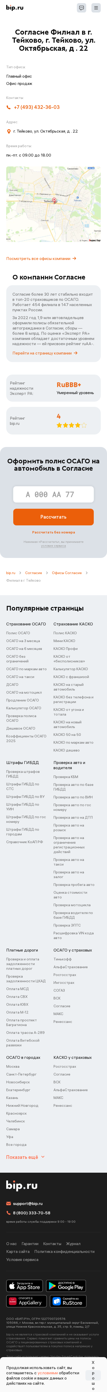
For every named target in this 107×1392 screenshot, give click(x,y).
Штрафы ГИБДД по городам (22, 831)
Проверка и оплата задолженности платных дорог (22, 964)
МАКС (58, 1013)
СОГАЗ (59, 990)
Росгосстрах (65, 974)
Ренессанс (63, 1021)
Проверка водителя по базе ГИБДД (73, 915)
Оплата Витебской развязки (22, 1042)
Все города (16, 1144)
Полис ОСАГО (18, 633)
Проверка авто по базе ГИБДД (73, 787)
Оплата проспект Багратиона (21, 1022)
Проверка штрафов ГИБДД (23, 774)
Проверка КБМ (66, 776)
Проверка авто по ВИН (73, 797)
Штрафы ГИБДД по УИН (22, 806)
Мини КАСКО (64, 640)
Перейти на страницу (42, 353)
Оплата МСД (17, 988)
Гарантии (30, 1243)
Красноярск (16, 1113)
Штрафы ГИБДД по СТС (22, 786)
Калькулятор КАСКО (71, 669)
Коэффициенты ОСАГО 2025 (26, 738)
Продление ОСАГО (22, 700)
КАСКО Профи (66, 648)
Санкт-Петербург (21, 1074)
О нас (11, 1243)
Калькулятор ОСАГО (23, 708)
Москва (12, 1066)
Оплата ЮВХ (17, 1004)
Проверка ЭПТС (67, 925)
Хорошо (93, 1375)
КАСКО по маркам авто (73, 742)
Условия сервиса (22, 1259)
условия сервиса (53, 546)
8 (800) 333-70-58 (31, 1212)
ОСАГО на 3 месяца (23, 640)
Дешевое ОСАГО (20, 728)
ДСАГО (12, 684)
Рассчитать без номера (53, 532)
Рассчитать (53, 517)
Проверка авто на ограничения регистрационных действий (69, 844)
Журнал (73, 1243)
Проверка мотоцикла (72, 905)
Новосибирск (18, 1082)
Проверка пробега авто (74, 884)
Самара (13, 1129)
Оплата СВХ (17, 996)
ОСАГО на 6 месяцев (24, 648)
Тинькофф (63, 959)
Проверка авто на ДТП (73, 817)
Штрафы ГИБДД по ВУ (25, 796)
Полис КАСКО (65, 633)
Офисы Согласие (67, 572)
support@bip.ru (28, 1203)
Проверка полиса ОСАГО (21, 718)
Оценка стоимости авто (70, 894)
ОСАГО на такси (20, 676)
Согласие (33, 572)
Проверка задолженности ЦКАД (26, 978)
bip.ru (10, 572)
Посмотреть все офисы (38, 258)
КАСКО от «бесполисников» (69, 658)
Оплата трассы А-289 (25, 1032)
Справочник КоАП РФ (24, 842)
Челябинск (15, 1121)
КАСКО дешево (67, 750)
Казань (12, 1097)
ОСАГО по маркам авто (26, 669)
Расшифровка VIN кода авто (74, 935)
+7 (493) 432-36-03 (37, 107)
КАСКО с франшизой (71, 676)
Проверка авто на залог (69, 874)
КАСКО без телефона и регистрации (73, 699)
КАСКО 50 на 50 (67, 734)
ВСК (57, 998)
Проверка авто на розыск (69, 827)
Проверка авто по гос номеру (72, 807)
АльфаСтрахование (71, 967)
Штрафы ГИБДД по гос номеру (26, 819)
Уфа (9, 1136)
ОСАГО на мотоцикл (24, 692)
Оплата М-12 (17, 1012)
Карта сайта (18, 1251)
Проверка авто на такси (69, 862)
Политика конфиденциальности (64, 1251)
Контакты (52, 1243)
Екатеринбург (18, 1090)
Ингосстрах (64, 982)
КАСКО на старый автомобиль (69, 687)
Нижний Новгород (22, 1105)
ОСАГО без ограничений (17, 658)
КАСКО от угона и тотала (69, 712)
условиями (48, 1372)
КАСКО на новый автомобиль (68, 724)
